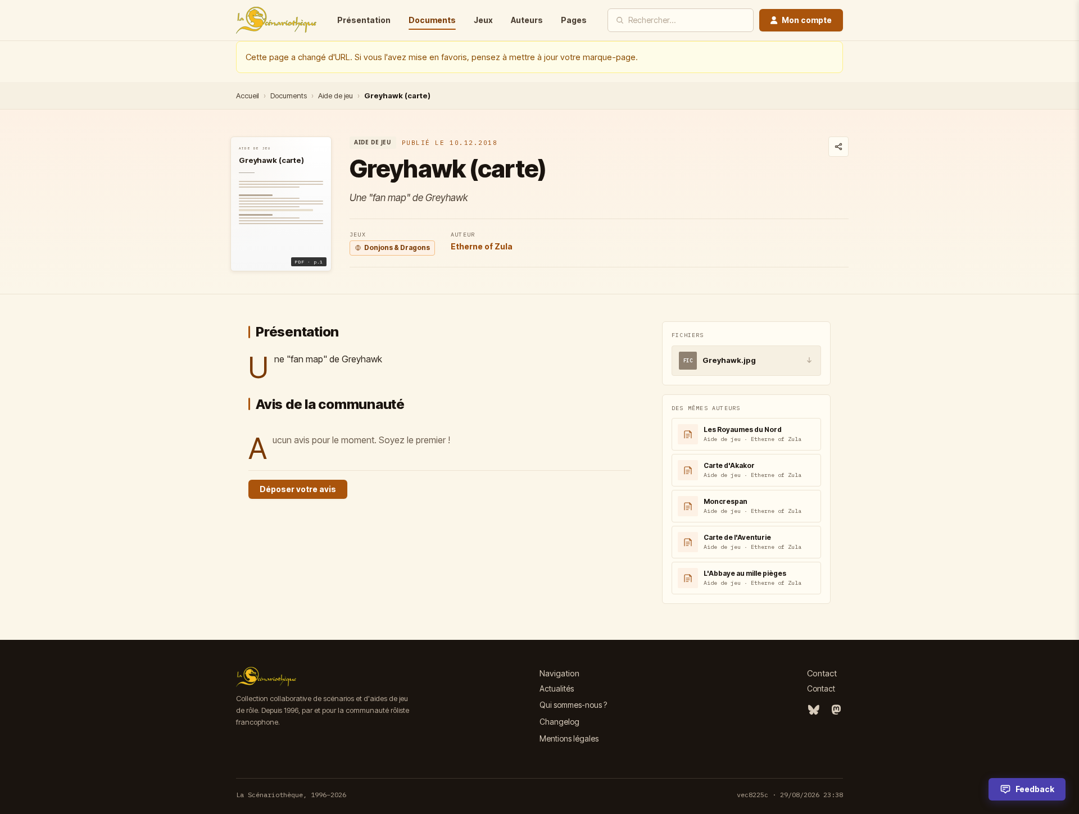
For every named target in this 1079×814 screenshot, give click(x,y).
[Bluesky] (813, 710)
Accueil (247, 95)
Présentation (364, 20)
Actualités (557, 688)
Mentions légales (569, 738)
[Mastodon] (836, 710)
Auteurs (527, 20)
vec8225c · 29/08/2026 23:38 (790, 794)
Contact (821, 688)
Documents (432, 20)
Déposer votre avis (298, 489)
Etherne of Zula (482, 246)
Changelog (559, 721)
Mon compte (807, 20)
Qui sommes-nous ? (573, 705)
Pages (574, 20)
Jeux (483, 20)
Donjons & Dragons (397, 247)
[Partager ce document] (838, 147)
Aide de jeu (335, 95)
